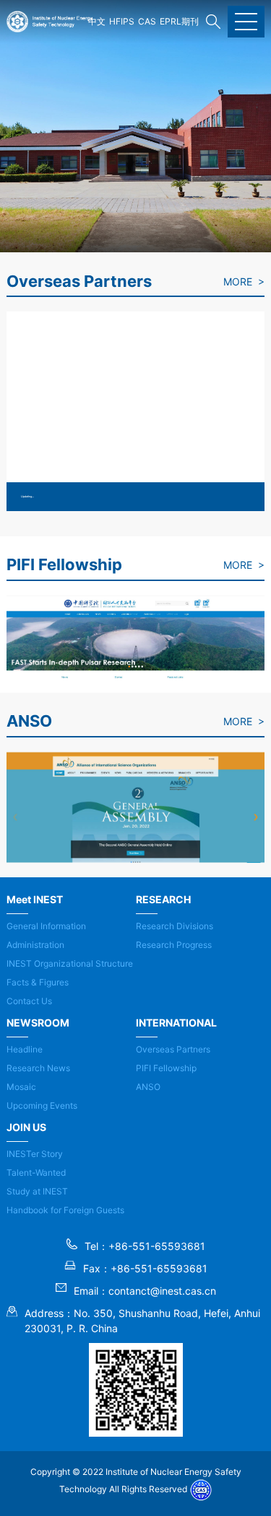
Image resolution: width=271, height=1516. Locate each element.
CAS (147, 21)
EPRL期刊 (179, 21)
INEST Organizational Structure (70, 963)
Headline (25, 1049)
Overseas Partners (173, 1049)
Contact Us (29, 1001)
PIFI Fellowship (166, 1068)
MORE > (243, 281)
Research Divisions (174, 926)
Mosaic (21, 1086)
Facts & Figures (38, 982)
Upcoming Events (42, 1105)
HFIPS (121, 21)
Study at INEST (37, 1191)
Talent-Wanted (36, 1172)
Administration (35, 944)
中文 (97, 21)
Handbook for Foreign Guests (65, 1210)
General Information (46, 926)
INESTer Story (35, 1153)
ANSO (148, 1086)
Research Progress (174, 944)
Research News (38, 1068)
